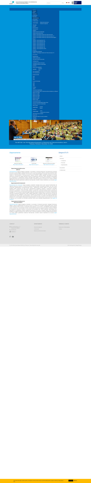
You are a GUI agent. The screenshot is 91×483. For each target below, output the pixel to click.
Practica (34, 87)
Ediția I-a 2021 (35, 99)
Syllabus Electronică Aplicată (38, 31)
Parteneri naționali (44, 23)
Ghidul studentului (36, 57)
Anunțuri (40, 68)
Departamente (36, 18)
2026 (34, 76)
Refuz (76, 480)
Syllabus (34, 30)
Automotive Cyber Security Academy (40, 116)
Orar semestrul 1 (36, 71)
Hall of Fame (35, 105)
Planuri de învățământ (37, 67)
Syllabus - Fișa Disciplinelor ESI (39, 40)
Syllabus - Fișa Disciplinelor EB (39, 43)
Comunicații (36, 229)
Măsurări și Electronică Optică (40, 230)
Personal (34, 16)
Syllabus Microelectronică (38, 33)
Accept (71, 480)
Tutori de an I (35, 29)
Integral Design (78, 245)
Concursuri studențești (37, 90)
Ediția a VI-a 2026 (36, 92)
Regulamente (35, 56)
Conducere (35, 15)
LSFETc (34, 88)
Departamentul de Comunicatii (16, 185)
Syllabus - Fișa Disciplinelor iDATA (39, 48)
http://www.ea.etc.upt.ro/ (18, 164)
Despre (34, 11)
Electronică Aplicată (38, 227)
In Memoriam (35, 20)
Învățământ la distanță (37, 51)
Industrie (35, 119)
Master (34, 38)
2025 (34, 77)
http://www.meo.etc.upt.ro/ (49, 164)
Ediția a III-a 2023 (36, 96)
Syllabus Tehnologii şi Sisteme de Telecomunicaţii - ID (43, 36)
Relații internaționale (44, 22)
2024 (34, 79)
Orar (39, 70)
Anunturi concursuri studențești (39, 103)
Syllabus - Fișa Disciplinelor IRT (39, 44)
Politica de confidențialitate (64, 227)
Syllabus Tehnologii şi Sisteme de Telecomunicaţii (43, 34)
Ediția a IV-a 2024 (36, 95)
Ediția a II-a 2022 (36, 98)
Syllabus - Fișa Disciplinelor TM (39, 47)
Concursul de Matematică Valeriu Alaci (40, 102)
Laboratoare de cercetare (38, 113)
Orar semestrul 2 (36, 72)
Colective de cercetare (44, 112)
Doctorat (34, 50)
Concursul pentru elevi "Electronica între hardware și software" (45, 91)
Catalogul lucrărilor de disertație (39, 64)
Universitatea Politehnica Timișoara (22, 245)
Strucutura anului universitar (38, 59)
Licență (34, 26)
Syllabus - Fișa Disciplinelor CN (39, 45)
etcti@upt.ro (13, 231)
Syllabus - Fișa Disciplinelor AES (39, 41)
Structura (35, 13)
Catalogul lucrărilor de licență (38, 62)
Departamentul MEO (14, 204)
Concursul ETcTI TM (36, 101)
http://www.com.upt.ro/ (34, 164)
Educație (35, 25)
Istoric (34, 12)
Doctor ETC (35, 115)
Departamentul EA (13, 171)
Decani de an (35, 27)
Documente (35, 19)
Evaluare (34, 65)
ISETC (41, 110)
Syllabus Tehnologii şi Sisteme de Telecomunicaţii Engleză (44, 37)
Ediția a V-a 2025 (36, 94)
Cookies (60, 229)
